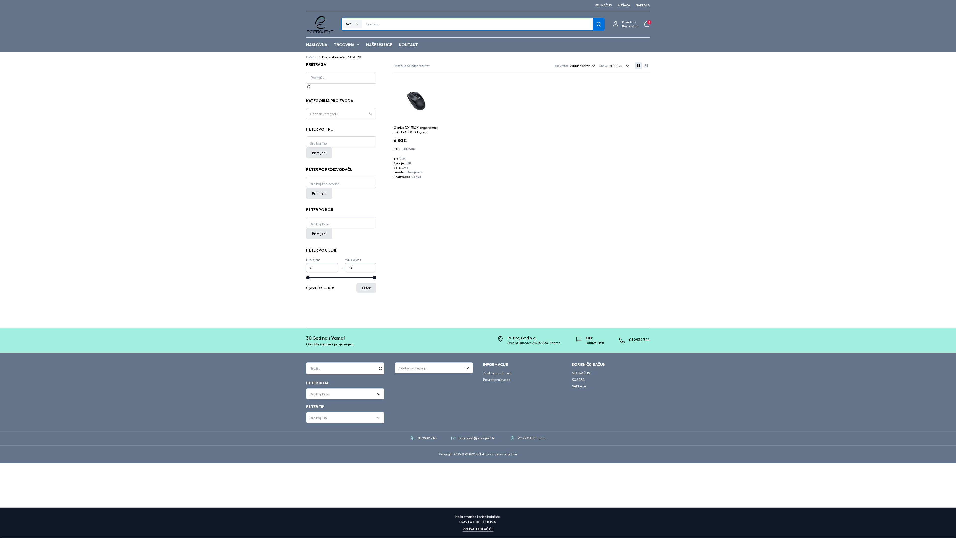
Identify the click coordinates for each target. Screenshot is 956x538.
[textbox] (339, 113)
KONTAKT (408, 44)
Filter (366, 288)
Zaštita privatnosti (497, 373)
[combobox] (341, 113)
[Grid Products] (638, 65)
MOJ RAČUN (603, 5)
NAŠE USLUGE (379, 44)
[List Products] (646, 65)
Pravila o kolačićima (477, 522)
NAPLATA (643, 5)
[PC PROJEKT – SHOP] (319, 24)
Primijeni (319, 153)
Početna (311, 57)
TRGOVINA (344, 44)
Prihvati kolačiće (478, 529)
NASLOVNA (316, 44)
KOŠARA (624, 5)
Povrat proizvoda (496, 379)
